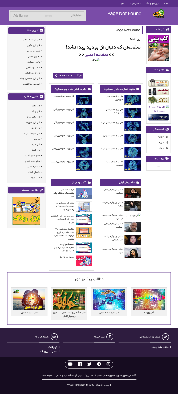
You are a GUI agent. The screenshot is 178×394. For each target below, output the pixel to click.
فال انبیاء (36, 144)
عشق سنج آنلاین (32, 156)
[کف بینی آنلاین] (158, 48)
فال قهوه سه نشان (31, 40)
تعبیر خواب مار (33, 51)
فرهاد (162, 148)
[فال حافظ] (158, 83)
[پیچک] (158, 13)
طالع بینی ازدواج (32, 161)
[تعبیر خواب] (158, 118)
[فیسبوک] (79, 364)
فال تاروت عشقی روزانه (30, 78)
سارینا (162, 143)
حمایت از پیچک (48, 351)
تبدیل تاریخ (135, 3)
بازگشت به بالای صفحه (70, 75)
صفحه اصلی (96, 54)
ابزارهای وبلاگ (152, 3)
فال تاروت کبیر (33, 45)
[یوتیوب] (70, 364)
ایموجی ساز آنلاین (31, 84)
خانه (166, 3)
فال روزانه (36, 111)
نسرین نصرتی (33, 56)
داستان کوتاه (34, 172)
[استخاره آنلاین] (158, 101)
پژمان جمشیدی (33, 62)
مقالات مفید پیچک (160, 347)
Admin (161, 137)
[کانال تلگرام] (99, 364)
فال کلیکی (35, 150)
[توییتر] (89, 364)
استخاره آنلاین (33, 167)
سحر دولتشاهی (33, 67)
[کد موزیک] (158, 92)
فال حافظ (36, 106)
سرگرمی (36, 139)
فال (122, 3)
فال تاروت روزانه (33, 122)
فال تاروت (35, 128)
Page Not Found (124, 13)
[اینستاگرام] (108, 364)
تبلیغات (52, 347)
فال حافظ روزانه (33, 117)
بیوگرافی (113, 182)
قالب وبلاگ (35, 178)
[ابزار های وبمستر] (26, 211)
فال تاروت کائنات (32, 73)
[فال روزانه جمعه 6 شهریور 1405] (158, 109)
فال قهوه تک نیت (32, 133)
